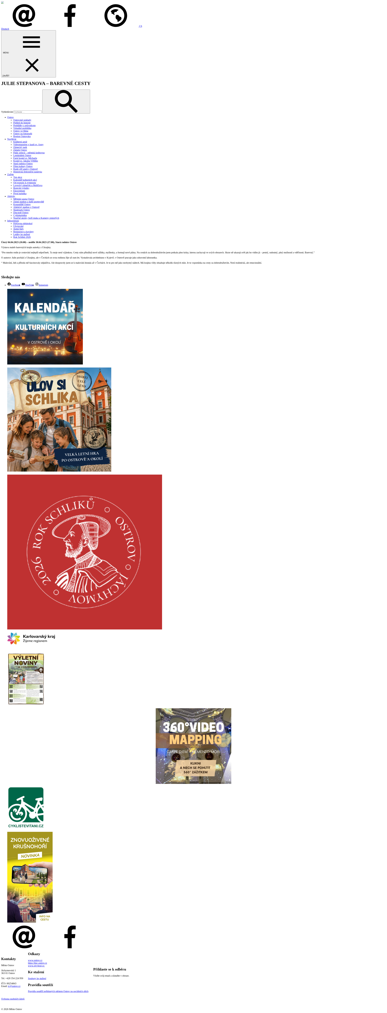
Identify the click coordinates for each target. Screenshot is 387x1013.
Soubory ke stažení (37, 978)
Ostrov (10, 117)
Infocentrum (13, 220)
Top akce (17, 177)
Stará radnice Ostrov (23, 163)
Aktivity (11, 196)
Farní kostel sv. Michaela (25, 158)
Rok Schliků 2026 (22, 237)
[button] (117, 26)
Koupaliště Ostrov (22, 204)
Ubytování (18, 226)
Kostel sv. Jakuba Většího (25, 161)
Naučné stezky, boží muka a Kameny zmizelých (36, 218)
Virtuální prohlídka (22, 128)
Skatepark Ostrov (21, 210)
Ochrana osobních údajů (12, 999)
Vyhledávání (7, 112)
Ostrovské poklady (22, 120)
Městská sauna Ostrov (23, 199)
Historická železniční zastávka (27, 171)
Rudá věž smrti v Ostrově (25, 169)
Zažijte (10, 174)
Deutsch (5, 29)
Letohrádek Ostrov (22, 155)
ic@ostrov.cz (14, 986)
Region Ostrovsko (22, 136)
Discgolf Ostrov (21, 212)
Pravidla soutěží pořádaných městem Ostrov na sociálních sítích (58, 991)
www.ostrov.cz (35, 960)
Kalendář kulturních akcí (25, 180)
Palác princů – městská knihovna (29, 152)
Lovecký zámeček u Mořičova (27, 185)
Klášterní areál (20, 142)
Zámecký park (20, 147)
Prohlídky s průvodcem (24, 125)
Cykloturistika (20, 215)
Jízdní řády (18, 229)
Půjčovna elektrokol (22, 223)
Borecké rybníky (21, 188)
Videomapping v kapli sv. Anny (28, 144)
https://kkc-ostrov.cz (37, 963)
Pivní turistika (19, 193)
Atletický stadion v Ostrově (26, 207)
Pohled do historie (22, 122)
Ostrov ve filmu (20, 131)
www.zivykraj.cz (36, 965)
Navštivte (11, 139)
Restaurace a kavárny (23, 231)
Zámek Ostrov (20, 150)
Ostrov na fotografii (22, 133)
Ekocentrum (19, 191)
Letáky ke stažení (21, 234)
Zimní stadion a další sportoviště (28, 201)
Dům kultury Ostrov (23, 166)
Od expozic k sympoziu (24, 182)
